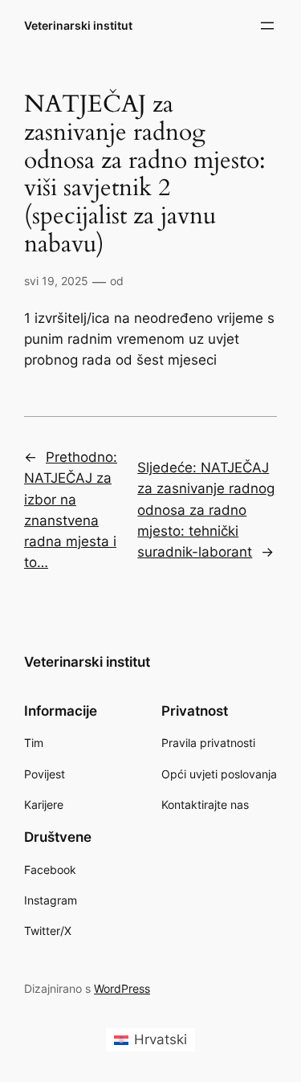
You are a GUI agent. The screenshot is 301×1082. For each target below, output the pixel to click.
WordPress (122, 988)
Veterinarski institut (78, 25)
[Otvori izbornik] (267, 25)
